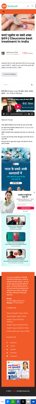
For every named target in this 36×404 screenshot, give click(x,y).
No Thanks (25, 211)
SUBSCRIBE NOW (25, 208)
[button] (25, 196)
